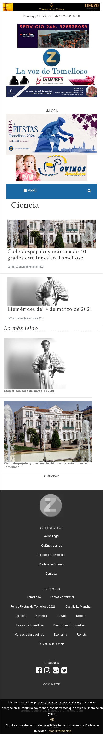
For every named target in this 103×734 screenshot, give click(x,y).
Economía (60, 634)
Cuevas (62, 616)
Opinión (20, 616)
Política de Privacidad (51, 555)
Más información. (60, 731)
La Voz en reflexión (62, 597)
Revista (82, 634)
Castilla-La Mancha (78, 606)
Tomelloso (34, 597)
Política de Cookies (51, 564)
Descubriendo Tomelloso (69, 625)
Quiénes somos (51, 545)
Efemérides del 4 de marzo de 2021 (49, 309)
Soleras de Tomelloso (29, 625)
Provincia (41, 616)
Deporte (81, 616)
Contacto (51, 573)
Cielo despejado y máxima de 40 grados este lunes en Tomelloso (46, 254)
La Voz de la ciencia (51, 644)
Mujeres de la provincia (29, 634)
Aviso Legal (51, 536)
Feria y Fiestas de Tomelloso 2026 (33, 606)
